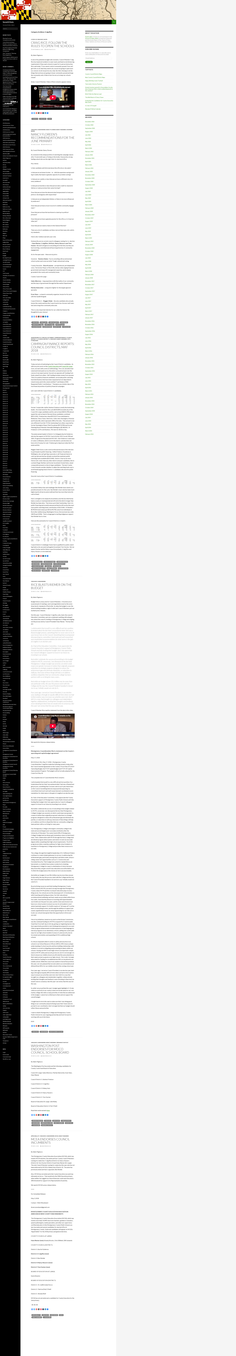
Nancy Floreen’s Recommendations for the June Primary (52, 137)
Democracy (5, 375)
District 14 (5, 401)
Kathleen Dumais (7, 647)
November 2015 (89, 364)
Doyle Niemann (6, 483)
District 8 (5, 465)
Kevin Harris (57, 566)
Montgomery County (8, 754)
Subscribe (89, 62)
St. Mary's (5, 930)
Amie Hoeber (6, 171)
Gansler (5, 556)
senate (4, 900)
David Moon (6, 362)
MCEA (56, 1136)
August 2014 (89, 414)
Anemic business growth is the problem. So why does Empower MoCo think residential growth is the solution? (99, 89)
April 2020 (88, 201)
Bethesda (5, 229)
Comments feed (7, 1057)
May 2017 (88, 304)
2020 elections (6, 138)
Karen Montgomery (8, 645)
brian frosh (5, 251)
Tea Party (5, 955)
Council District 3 (44, 339)
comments (5, 302)
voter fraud (5, 1012)
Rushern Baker (47, 326)
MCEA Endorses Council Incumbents (50, 1140)
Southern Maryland (7, 926)
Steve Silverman (7, 943)
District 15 (5, 403)
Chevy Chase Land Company (10, 291)
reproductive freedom (8, 864)
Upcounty (5, 992)
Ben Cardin (5, 222)
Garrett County (6, 558)
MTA (4, 780)
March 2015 (88, 391)
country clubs (6, 337)
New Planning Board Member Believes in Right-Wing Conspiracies (10, 49)
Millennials (5, 737)
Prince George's (7, 833)
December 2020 (89, 175)
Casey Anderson (7, 266)
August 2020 (89, 188)
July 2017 (88, 298)
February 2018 (89, 274)
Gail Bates (5, 552)
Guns (4, 576)
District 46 (5, 456)
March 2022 (88, 148)
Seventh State (8, 22)
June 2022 (88, 138)
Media (4, 728)
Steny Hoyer (6, 941)
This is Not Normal (7, 966)
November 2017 (89, 284)
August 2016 (89, 334)
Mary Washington (7, 696)
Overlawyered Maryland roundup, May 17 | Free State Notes (10, 71)
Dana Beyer (5, 355)
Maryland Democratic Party (9, 704)
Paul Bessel (5, 800)
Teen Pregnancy (7, 959)
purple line (5, 849)
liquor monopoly (7, 667)
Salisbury (5, 886)
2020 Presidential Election (9, 140)
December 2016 (89, 321)
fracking (5, 541)
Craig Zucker (6, 351)
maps (4, 680)
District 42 (5, 448)
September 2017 (90, 291)
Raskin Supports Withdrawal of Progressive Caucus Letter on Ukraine (10, 59)
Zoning (4, 1043)
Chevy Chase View (7, 293)
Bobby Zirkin (6, 242)
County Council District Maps (93, 74)
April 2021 (88, 161)
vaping (4, 1006)
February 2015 (89, 394)
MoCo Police (6, 748)
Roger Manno (6, 880)
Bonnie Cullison (7, 244)
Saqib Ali (5, 891)
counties (5, 335)
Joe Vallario (5, 629)
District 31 (5, 430)
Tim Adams (5, 970)
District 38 (5, 439)
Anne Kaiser (6, 184)
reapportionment (7, 853)
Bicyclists (5, 231)
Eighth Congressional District (10, 496)
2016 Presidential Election (9, 127)
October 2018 (89, 251)
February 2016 (89, 354)
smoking (5, 921)
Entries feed (6, 1054)
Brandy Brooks (6, 246)
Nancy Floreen (51, 129)
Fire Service (6, 536)
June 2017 (88, 301)
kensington (5, 651)
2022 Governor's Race (8, 149)
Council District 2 (7, 328)
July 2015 (88, 377)
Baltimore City (6, 207)
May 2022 (88, 141)
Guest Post (5, 572)
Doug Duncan (6, 479)
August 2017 (89, 294)
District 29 (5, 423)
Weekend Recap (7, 1021)
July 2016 (88, 337)
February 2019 (89, 241)
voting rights (6, 1017)
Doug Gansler (6, 481)
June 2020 (88, 195)
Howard (5, 598)
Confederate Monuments (9, 308)
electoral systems (7, 512)
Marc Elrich (5, 682)
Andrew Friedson (62, 561)
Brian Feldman (6, 249)
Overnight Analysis (7, 796)
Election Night (6, 503)
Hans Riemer (42, 129)
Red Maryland (6, 858)
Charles (5, 277)
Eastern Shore (6, 490)
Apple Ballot (35, 1136)
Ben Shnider (36, 564)
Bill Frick (5, 235)
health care (5, 589)
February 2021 (89, 168)
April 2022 (88, 145)
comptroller (6, 304)
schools (5, 893)
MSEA (4, 778)
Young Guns (6, 1040)
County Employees (7, 340)
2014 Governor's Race (8, 125)
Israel (4, 614)
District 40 (5, 445)
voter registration (7, 1014)
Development (6, 388)
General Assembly (7, 563)
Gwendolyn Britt (7, 578)
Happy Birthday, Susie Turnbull (94, 80)
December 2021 (89, 158)
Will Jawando (6, 1028)
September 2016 (90, 331)
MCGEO (5, 719)
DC (3, 368)
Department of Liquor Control (10, 385)
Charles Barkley (7, 280)
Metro (4, 730)
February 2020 (89, 208)
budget (4, 255)
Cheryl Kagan (6, 284)
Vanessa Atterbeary (7, 1003)
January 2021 (89, 171)
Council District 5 (7, 333)
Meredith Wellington (39, 568)
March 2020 (88, 204)
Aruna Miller (6, 195)
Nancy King (5, 784)
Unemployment (7, 986)
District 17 (5, 408)
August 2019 (89, 221)
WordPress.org (6, 1059)
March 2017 (88, 311)
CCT (4, 271)
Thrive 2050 (6, 968)
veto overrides (6, 1008)
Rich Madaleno (6, 869)
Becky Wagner (6, 220)
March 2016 (88, 351)
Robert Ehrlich (6, 871)
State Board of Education (9, 935)
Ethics (4, 525)
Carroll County (6, 262)
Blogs (4, 238)
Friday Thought (6, 547)
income (5, 612)
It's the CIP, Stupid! (91, 105)
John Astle (5, 632)
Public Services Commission (10, 847)
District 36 (5, 434)
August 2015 (89, 374)
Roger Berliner (6, 878)
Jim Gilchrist (6, 623)
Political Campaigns (7, 822)
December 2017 (89, 281)
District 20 (5, 414)
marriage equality (7, 689)
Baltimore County (7, 209)
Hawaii (4, 587)
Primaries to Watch (7, 831)
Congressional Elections (9, 313)
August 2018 (89, 254)
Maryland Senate (7, 710)
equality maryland (7, 521)
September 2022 (90, 128)
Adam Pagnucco (50, 49)
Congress (5, 311)
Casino (4, 269)
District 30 (5, 428)
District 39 (5, 441)
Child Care (5, 295)
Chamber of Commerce (8, 275)
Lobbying (5, 669)
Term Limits (6, 961)
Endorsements (6, 516)
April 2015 (88, 387)
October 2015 (89, 367)
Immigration (6, 607)
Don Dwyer (5, 474)
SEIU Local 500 (6, 897)
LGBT (4, 665)
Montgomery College (56, 1031)
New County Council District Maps (95, 77)
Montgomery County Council (10, 764)
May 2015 (88, 384)
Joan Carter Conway (8, 627)
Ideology (5, 603)
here (48, 1110)
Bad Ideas (5, 202)
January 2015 (89, 397)
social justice (6, 924)
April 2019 (88, 234)
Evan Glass (44, 322)
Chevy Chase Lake (7, 289)
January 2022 (89, 155)
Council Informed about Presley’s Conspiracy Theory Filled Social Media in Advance (10, 44)
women (5, 1032)
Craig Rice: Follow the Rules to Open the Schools (52, 44)
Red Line (5, 855)
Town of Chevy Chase (8, 975)
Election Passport (7, 507)
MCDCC (5, 715)
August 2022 (89, 131)
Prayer (4, 827)
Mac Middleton (6, 676)
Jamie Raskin (6, 618)
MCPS (45, 39)
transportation (6, 979)
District (4, 390)
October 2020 (89, 181)
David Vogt (5, 366)
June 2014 (88, 421)
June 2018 (88, 261)
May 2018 (88, 264)
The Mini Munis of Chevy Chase (94, 97)
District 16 (5, 405)
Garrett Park (6, 561)
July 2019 (88, 224)
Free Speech (6, 545)
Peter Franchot (6, 811)
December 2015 (89, 361)
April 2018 (88, 268)
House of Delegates (7, 596)
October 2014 (89, 407)
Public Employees (7, 842)
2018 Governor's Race (8, 132)
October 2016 (89, 327)
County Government (8, 344)
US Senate (5, 997)
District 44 (5, 452)
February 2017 (89, 314)
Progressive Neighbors (8, 838)
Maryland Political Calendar (93, 109)
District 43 (5, 450)
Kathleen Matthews (7, 649)
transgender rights (7, 977)
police (4, 820)
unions (4, 988)
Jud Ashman (6, 640)
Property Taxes (6, 840)
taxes (4, 952)
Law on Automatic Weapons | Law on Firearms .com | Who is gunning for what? (10, 110)
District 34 (5, 432)
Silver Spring (6, 917)
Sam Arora (5, 889)
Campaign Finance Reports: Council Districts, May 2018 (52, 347)
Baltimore (5, 204)
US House (5, 994)
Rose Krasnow (37, 326)
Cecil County (6, 273)
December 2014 (89, 401)
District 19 (5, 412)
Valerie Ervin (6, 1001)
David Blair (5, 357)
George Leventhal (7, 565)
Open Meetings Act (7, 793)
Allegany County (7, 169)
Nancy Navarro (61, 129)
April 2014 (88, 427)
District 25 (5, 419)
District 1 (5, 392)
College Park (6, 300)
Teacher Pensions (7, 957)
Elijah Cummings (7, 514)
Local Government (7, 671)
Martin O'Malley (7, 694)
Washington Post (47, 1125)
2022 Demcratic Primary (9, 142)
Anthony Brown (7, 187)
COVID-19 (34, 39)
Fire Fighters (6, 534)
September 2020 (90, 185)
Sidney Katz (57, 326)
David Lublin (88, 36)
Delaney (5, 373)
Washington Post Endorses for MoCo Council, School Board (50, 1049)
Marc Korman (6, 685)
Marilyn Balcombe (38, 324)
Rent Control (6, 862)
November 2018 (89, 248)
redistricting (6, 860)
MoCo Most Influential (8, 746)
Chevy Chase (6, 286)
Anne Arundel (6, 182)
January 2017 (89, 318)
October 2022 (89, 125)
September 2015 (90, 371)
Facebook (5, 530)
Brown (4, 253)
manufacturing (6, 678)
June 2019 (88, 228)
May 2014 (88, 424)
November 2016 (89, 324)
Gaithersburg (6, 554)
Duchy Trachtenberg (8, 485)
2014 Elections (6, 123)
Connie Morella (6, 315)
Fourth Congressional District (10, 538)
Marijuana (5, 687)
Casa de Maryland (7, 264)
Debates (5, 371)
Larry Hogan (6, 660)
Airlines (5, 160)
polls (4, 824)
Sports (4, 928)
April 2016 (88, 347)
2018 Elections (6, 129)
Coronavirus (6, 317)
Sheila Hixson (6, 912)
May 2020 (88, 198)
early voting (5, 487)
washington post (62, 1042)
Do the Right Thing (7, 470)
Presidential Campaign (8, 829)
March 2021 (88, 165)
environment (6, 518)
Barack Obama (6, 213)
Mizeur (4, 743)
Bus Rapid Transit (7, 257)
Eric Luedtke (6, 523)
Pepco (4, 804)
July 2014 (88, 417)
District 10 (5, 394)
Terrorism (5, 963)
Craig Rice (40, 39)
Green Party (6, 569)
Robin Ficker (6, 873)
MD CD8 (5, 726)
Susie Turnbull (6, 948)
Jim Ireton (5, 625)
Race (4, 851)
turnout (5, 981)
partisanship (6, 798)
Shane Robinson (7, 910)
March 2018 (88, 271)
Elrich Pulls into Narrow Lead (93, 94)
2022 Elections (6, 147)
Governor (5, 567)
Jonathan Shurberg (7, 636)
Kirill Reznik (6, 656)
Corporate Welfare (7, 320)
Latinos (4, 663)
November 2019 (89, 214)
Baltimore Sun (6, 211)
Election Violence (7, 510)
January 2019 (89, 244)
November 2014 (89, 404)
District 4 (5, 443)
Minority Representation (9, 741)
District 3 (5, 425)
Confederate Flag (7, 306)
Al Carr (4, 164)
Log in (4, 1052)
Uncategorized (6, 983)
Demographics (6, 383)
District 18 (5, 410)
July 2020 (88, 191)
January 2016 (89, 357)
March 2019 (88, 238)
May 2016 (88, 344)
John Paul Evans (7, 634)
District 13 (5, 399)
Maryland (5, 698)
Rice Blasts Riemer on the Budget (51, 586)
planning (5, 815)
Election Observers (7, 505)
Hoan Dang (5, 594)
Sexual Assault (6, 908)
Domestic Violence (7, 472)
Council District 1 (59, 564)
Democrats (5, 381)
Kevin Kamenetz (7, 654)
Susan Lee (5, 946)
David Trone (6, 364)
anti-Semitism (6, 189)
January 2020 (89, 211)
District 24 (5, 417)
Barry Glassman (7, 218)
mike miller (5, 735)
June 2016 (88, 341)
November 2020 (89, 178)
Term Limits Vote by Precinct (93, 84)
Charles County (6, 282)
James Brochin (6, 616)
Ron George (6, 882)
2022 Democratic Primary (9, 144)
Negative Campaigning (8, 789)
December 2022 (89, 121)
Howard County (7, 600)
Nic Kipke (5, 791)
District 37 (5, 436)
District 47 (5, 459)
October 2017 (89, 288)
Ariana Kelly (6, 193)
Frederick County (7, 543)
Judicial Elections (7, 643)
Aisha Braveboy (6, 162)
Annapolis (5, 180)
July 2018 (88, 258)
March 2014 (88, 431)
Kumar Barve (6, 658)
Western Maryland (7, 1023)
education (5, 494)
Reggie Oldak (60, 324)
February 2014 (89, 434)
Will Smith (5, 1030)
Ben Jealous (6, 224)
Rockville (5, 875)
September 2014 (90, 411)
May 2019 (88, 231)
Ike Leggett (5, 605)
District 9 (5, 468)
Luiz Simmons (6, 674)
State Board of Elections (8, 937)
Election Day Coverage (8, 501)
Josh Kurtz (5, 638)
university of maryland (8, 990)
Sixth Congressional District (9, 919)
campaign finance (60, 337)
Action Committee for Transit (10, 156)
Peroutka (5, 807)
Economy (5, 492)
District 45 (5, 454)
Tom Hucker (66, 326)
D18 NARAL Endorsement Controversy (9, 105)
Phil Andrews (6, 813)
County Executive (53, 366)
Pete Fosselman (63, 568)
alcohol (4, 167)
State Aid (5, 932)
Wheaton (5, 1025)
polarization (6, 818)
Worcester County (7, 1034)
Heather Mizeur (7, 592)
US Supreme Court (7, 999)
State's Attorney (7, 939)
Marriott (5, 691)
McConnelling (6, 712)
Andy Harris (6, 178)
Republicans (6, 866)
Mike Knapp (5, 732)
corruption (5, 322)
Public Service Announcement (10, 844)
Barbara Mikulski (7, 215)
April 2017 (88, 308)
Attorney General (7, 200)
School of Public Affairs (91, 38)
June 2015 (88, 381)
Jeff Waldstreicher (7, 620)
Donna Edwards (7, 476)
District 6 (5, 463)
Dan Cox (5, 353)
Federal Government (8, 532)
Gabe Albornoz (53, 322)
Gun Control (6, 574)
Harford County (7, 585)
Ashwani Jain (6, 198)
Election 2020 (6, 499)
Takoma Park (6, 950)
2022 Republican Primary (9, 151)
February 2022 (89, 151)
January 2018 (89, 278)
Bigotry (4, 233)
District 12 (5, 397)
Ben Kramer (6, 226)
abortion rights (6, 153)
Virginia (5, 1010)
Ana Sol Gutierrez (48, 337)
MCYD (4, 723)
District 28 (5, 421)
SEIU (4, 895)
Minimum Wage (7, 739)
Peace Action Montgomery (9, 802)
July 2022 (88, 135)
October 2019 (89, 218)
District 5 (5, 461)
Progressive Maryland (8, 835)
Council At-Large (67, 366)
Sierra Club (5, 915)
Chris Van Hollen (7, 297)
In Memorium (6, 609)
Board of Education (7, 240)
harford (5, 583)
